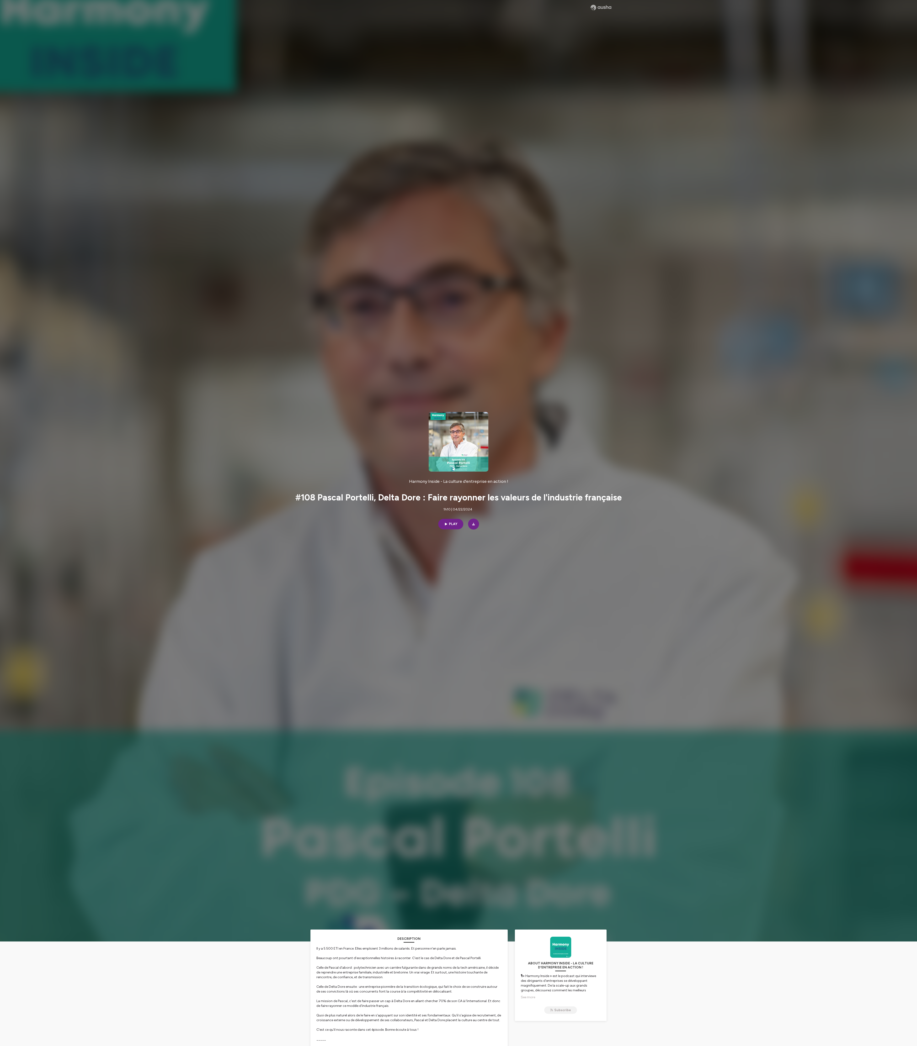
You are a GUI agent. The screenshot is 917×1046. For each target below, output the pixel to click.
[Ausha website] (601, 8)
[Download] (473, 524)
